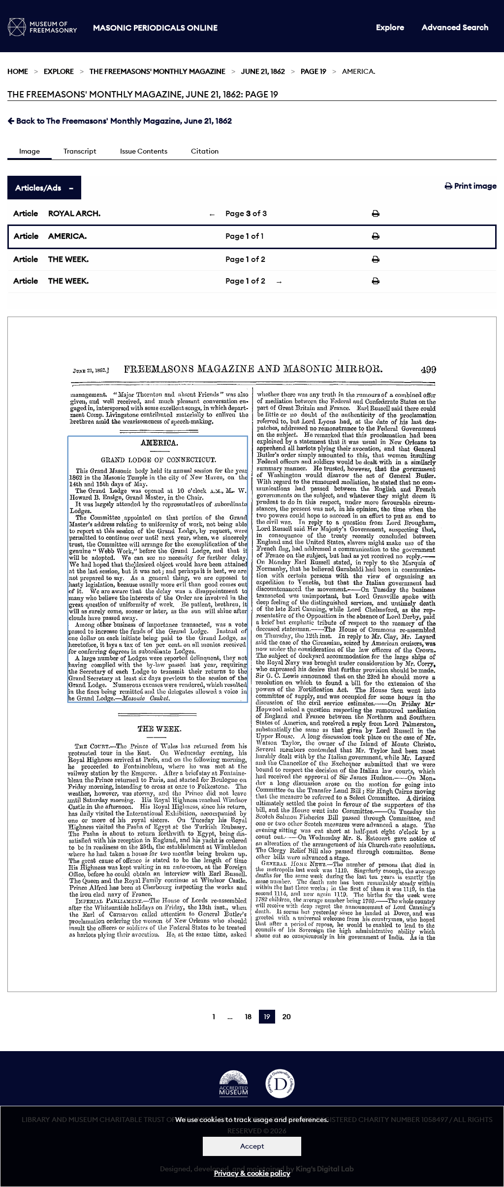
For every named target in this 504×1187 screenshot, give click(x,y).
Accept (252, 1146)
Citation (205, 151)
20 (287, 1016)
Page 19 (313, 71)
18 (248, 1016)
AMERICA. (67, 236)
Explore (390, 27)
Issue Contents (143, 151)
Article (25, 213)
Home (17, 71)
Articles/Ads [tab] (38, 187)
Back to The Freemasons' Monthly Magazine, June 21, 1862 (123, 121)
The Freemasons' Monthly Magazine (157, 71)
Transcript (79, 151)
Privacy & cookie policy (252, 1173)
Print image (474, 186)
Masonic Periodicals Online (155, 27)
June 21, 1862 (263, 71)
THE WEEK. (68, 259)
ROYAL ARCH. (74, 213)
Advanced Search (455, 27)
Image (29, 151)
